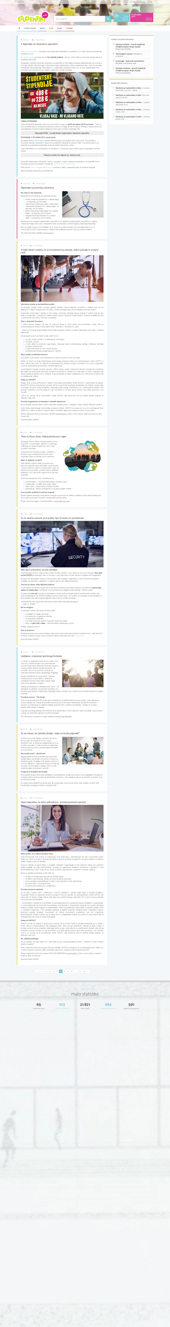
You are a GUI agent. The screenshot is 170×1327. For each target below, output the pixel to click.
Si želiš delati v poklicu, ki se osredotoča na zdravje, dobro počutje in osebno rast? (60, 251)
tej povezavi (49, 233)
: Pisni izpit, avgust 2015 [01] (132, 96)
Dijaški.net (21, 2)
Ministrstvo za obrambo (30, 51)
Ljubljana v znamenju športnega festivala (41, 656)
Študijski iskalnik (30, 28)
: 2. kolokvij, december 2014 (133, 103)
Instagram (39, 167)
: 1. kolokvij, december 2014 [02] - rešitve (133, 89)
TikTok (32, 167)
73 (84, 971)
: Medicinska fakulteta (130, 46)
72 (80, 971)
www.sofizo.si (62, 414)
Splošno (26, 40)
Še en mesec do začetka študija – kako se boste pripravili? (50, 733)
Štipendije (69, 28)
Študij (51, 28)
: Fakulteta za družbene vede (130, 62)
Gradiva (42, 28)
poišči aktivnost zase (62, 501)
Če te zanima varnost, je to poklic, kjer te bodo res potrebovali (52, 518)
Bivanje (59, 28)
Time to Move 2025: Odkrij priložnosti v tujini (43, 437)
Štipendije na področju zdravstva (37, 188)
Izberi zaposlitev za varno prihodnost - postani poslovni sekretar (53, 802)
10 (71, 971)
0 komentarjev (39, 40)
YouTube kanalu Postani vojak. (64, 164)
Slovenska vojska (27, 57)
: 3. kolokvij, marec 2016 (133, 111)
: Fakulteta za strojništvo (129, 55)
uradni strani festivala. (64, 716)
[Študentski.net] (33, 17)
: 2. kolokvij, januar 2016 (133, 118)
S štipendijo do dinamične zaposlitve (39, 44)
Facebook (49, 167)
